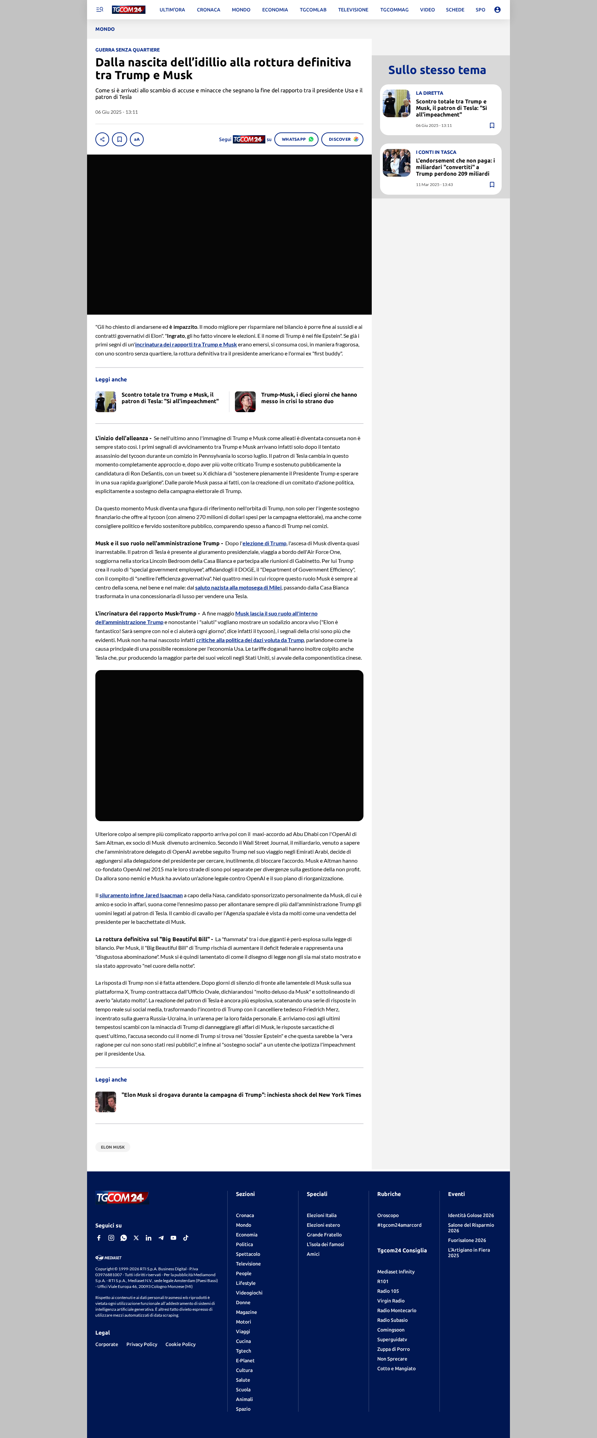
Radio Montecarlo (396, 1310)
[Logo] (128, 10)
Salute (243, 1380)
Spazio (243, 1409)
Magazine (246, 1312)
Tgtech (243, 1351)
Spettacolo (248, 1254)
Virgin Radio (391, 1301)
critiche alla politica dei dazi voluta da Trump (250, 640)
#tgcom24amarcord (399, 1225)
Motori (243, 1322)
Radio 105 (388, 1291)
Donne (243, 1302)
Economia (246, 1234)
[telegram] (161, 1237)
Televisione (248, 1264)
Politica (244, 1244)
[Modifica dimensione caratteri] (137, 139)
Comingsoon (391, 1330)
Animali (244, 1399)
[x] (136, 1237)
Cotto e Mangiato (396, 1368)
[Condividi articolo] (102, 139)
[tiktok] (185, 1237)
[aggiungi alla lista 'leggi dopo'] (119, 139)
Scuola (243, 1389)
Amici (313, 1254)
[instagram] (111, 1237)
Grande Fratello (324, 1234)
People (244, 1273)
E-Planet (245, 1360)
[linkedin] (148, 1237)
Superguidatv (392, 1339)
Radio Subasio (392, 1320)
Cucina (243, 1341)
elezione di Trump (264, 543)
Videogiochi (249, 1293)
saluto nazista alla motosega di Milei (238, 587)
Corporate (106, 1344)
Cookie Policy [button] (180, 1344)
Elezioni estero (323, 1225)
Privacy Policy (141, 1344)
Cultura (244, 1370)
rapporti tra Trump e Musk (204, 344)
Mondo (243, 1225)
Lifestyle (246, 1283)
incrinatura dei (153, 344)
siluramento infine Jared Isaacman (141, 895)
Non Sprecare (392, 1359)
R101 (383, 1281)
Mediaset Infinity (396, 1271)
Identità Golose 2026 (471, 1215)
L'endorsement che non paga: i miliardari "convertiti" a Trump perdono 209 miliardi (455, 167)
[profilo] (497, 10)
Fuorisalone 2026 (467, 1240)
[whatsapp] (123, 1237)
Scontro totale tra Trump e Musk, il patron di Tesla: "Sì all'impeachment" (451, 107)
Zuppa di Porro (393, 1349)
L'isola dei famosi (325, 1244)
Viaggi (243, 1331)
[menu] (99, 10)
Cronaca (245, 1215)
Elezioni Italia (322, 1215)
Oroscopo (388, 1215)
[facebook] (98, 1237)
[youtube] (173, 1237)
